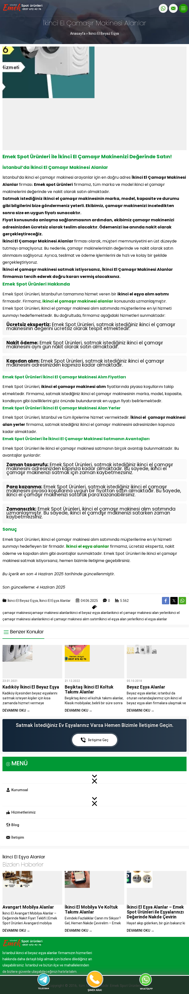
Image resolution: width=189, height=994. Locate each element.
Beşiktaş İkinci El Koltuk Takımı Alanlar (89, 689)
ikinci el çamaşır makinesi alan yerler (139, 613)
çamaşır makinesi (16, 613)
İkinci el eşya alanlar (151, 619)
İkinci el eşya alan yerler (117, 619)
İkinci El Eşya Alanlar (55, 601)
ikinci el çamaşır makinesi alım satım (70, 619)
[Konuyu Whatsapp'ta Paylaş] (182, 600)
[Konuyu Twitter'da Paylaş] (174, 600)
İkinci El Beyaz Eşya (104, 33)
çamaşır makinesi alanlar (50, 613)
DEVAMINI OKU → (16, 710)
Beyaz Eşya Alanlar (146, 686)
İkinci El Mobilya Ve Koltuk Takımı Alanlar (91, 909)
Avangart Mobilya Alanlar (28, 907)
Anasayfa (77, 33)
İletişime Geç (98, 740)
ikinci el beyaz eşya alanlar (90, 613)
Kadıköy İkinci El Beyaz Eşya (30, 686)
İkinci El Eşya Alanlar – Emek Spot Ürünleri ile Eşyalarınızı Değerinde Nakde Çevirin (155, 911)
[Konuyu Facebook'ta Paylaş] (165, 600)
